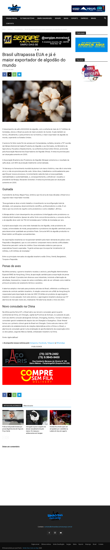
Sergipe (58, 18)
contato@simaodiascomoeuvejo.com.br (58, 527)
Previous (4, 40)
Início (4, 29)
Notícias (10, 29)
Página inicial (11, 18)
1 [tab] (35, 49)
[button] (105, 18)
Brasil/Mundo (19, 29)
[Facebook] (4, 74)
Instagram (34, 343)
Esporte (74, 18)
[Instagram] (55, 533)
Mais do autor (28, 406)
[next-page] (7, 437)
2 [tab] (38, 49)
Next (68, 40)
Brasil (93, 18)
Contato (10, 23)
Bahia (66, 18)
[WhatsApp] (14, 74)
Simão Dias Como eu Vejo (30, 548)
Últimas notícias (27, 18)
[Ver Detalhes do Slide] (36, 40)
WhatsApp (60, 343)
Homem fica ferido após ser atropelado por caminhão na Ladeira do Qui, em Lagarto (59, 429)
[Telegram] (19, 74)
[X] (9, 74)
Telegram (51, 343)
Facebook (42, 343)
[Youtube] (61, 533)
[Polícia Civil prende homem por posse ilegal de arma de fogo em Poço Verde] (13, 417)
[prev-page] (3, 437)
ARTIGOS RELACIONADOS (12, 406)
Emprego (84, 18)
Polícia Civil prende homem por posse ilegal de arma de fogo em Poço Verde (12, 429)
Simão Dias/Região (44, 18)
